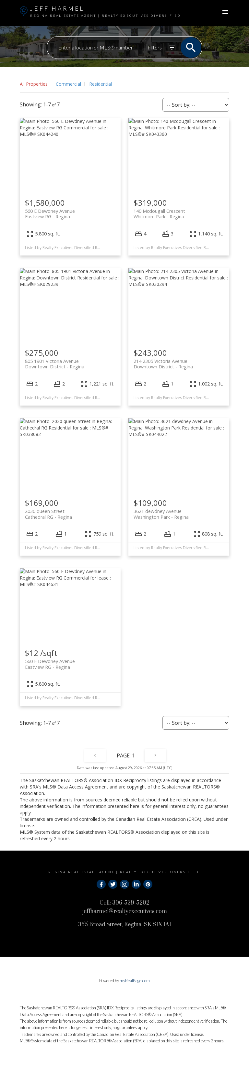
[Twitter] (112, 884)
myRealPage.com (135, 980)
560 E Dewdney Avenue (50, 214)
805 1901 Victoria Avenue (54, 364)
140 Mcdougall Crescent (159, 214)
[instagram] (124, 884)
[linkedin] (136, 884)
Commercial (68, 84)
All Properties (34, 84)
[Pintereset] (147, 884)
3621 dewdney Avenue (161, 514)
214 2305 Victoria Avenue (163, 364)
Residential (100, 84)
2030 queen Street (48, 514)
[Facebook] (101, 884)
